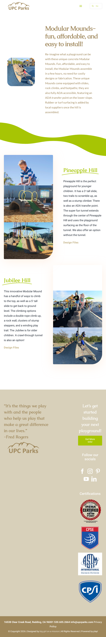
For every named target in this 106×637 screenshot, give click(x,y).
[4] (90, 500)
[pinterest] (97, 471)
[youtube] (86, 479)
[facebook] (82, 471)
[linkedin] (94, 479)
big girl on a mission (49, 631)
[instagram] (90, 471)
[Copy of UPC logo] (18, 2)
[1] (90, 527)
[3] (90, 580)
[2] (90, 554)
